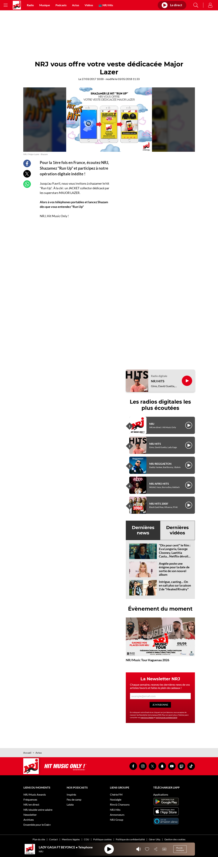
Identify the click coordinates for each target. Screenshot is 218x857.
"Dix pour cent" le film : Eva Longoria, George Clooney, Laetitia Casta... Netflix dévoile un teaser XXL (174, 552)
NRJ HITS (157, 381)
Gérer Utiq (154, 839)
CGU (86, 839)
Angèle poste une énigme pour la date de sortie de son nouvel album (174, 569)
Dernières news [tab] (143, 530)
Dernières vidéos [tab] (177, 530)
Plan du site (39, 839)
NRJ (151, 423)
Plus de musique (180, 849)
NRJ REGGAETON (160, 463)
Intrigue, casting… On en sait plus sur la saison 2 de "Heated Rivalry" (175, 585)
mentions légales (147, 717)
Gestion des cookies (174, 839)
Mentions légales (71, 839)
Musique (44, 5)
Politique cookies (102, 839)
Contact (53, 839)
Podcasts (61, 5)
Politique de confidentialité (130, 839)
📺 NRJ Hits (106, 5)
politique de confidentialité (166, 717)
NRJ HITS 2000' (158, 503)
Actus (75, 5)
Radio (30, 5)
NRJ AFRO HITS (159, 483)
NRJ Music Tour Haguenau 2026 (147, 660)
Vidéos (89, 5)
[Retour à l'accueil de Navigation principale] (17, 5)
